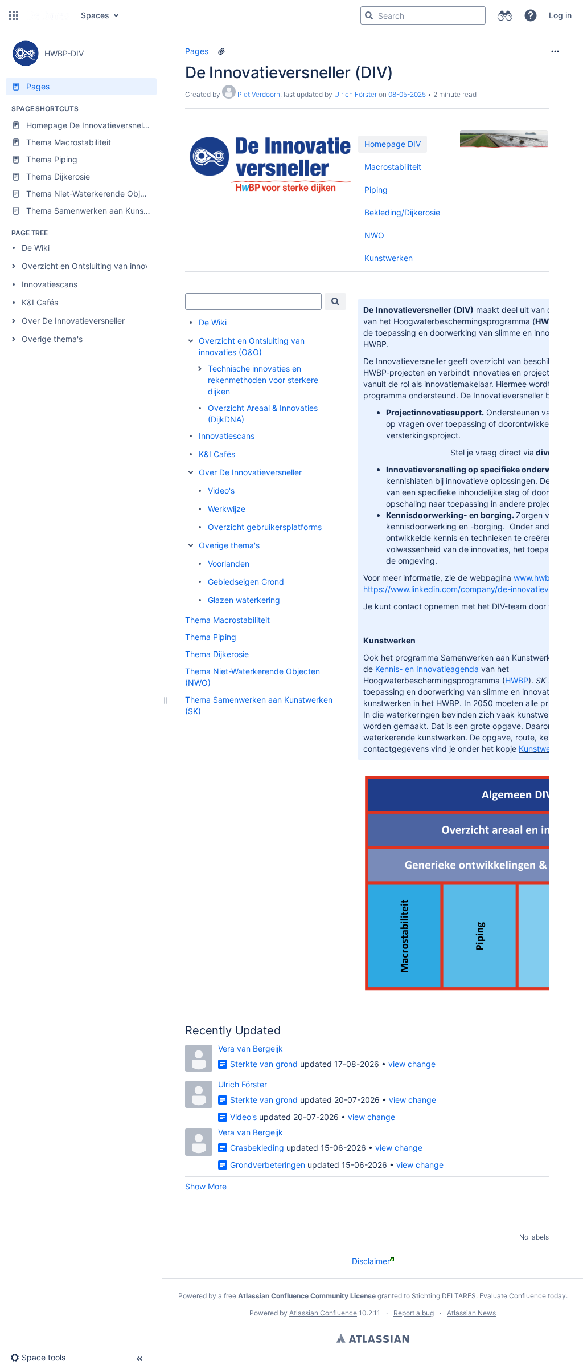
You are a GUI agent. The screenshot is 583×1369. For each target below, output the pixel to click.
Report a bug (413, 1313)
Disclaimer (371, 1261)
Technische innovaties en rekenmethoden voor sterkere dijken (263, 380)
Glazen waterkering (244, 600)
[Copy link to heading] (283, 1031)
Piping (376, 189)
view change (412, 1064)
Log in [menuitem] (560, 15)
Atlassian (372, 1338)
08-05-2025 (407, 94)
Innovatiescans (49, 284)
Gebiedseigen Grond (246, 581)
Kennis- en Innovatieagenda (427, 669)
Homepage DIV (392, 144)
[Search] (368, 15)
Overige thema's (52, 339)
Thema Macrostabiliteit (227, 620)
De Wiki (36, 247)
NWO (374, 235)
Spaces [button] (95, 15)
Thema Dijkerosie (217, 654)
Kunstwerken (388, 258)
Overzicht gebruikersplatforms (265, 527)
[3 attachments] (221, 51)
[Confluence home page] (48, 15)
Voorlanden (228, 563)
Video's (221, 490)
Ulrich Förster (355, 94)
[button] (14, 15)
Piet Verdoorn (258, 94)
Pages (196, 51)
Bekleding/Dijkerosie (402, 212)
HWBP (516, 680)
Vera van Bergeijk (250, 1048)
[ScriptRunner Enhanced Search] (504, 15)
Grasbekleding (257, 1147)
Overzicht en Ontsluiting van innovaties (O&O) (107, 266)
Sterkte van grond (264, 1064)
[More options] (555, 51)
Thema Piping (210, 637)
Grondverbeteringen (267, 1165)
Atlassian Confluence (323, 1313)
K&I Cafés (40, 302)
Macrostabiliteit (392, 167)
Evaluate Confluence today (522, 1295)
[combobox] (253, 301)
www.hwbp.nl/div (546, 577)
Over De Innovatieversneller (73, 320)
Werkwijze (226, 509)
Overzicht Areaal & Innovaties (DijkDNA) (263, 413)
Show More (206, 1186)
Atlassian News (471, 1313)
